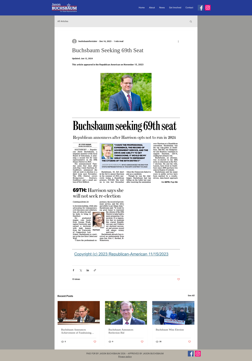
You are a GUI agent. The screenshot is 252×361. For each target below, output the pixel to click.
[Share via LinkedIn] (87, 270)
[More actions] (178, 41)
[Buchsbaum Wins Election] (173, 313)
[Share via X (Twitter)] (80, 270)
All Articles (62, 21)
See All (191, 295)
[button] (190, 21)
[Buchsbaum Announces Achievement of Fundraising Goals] (79, 313)
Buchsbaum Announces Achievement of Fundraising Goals (76, 331)
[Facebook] (200, 8)
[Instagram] (208, 8)
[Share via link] (94, 270)
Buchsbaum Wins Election (170, 329)
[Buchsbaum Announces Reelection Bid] (126, 313)
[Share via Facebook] (73, 270)
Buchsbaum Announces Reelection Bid (120, 331)
